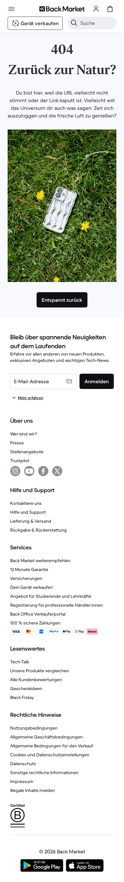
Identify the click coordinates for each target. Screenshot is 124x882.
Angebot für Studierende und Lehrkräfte (50, 596)
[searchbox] (97, 23)
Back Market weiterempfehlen (40, 560)
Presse (17, 443)
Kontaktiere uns (26, 503)
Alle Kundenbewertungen (36, 679)
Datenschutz (23, 763)
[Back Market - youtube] (29, 471)
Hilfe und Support (28, 512)
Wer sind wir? (23, 434)
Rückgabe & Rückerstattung (38, 530)
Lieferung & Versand (30, 521)
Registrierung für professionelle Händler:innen (56, 605)
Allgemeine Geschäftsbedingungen (46, 737)
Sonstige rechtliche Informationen (44, 772)
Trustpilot (19, 460)
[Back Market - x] (57, 471)
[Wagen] (110, 9)
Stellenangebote (27, 452)
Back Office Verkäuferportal (37, 614)
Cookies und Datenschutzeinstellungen (49, 755)
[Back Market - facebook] (43, 471)
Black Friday (22, 697)
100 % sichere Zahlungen (35, 623)
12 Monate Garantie (29, 569)
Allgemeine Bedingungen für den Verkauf (51, 746)
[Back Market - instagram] (15, 471)
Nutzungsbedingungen (34, 728)
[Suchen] (74, 23)
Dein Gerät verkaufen (31, 587)
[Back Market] (62, 8)
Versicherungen (26, 578)
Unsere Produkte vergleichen (39, 671)
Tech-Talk (19, 662)
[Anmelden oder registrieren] (96, 9)
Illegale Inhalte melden (32, 790)
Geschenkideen (26, 688)
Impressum (21, 781)
